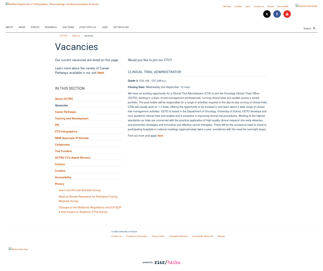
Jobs (105, 27)
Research (51, 27)
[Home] (55, 36)
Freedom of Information (136, 236)
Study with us (87, 27)
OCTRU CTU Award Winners (72, 157)
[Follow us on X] (267, 14)
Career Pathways (65, 112)
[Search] (314, 28)
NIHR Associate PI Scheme (72, 138)
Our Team (68, 27)
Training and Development (72, 118)
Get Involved (121, 27)
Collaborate (62, 144)
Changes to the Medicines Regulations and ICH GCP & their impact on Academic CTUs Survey (90, 209)
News (22, 27)
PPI (57, 125)
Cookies (238, 6)
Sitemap (221, 236)
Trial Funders (63, 151)
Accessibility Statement (202, 236)
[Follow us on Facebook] (277, 14)
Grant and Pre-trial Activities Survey (80, 190)
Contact (60, 164)
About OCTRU (64, 99)
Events (35, 27)
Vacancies (61, 105)
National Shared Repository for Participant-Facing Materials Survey (88, 199)
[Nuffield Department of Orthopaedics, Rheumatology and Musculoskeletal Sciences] (52, 2)
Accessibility (283, 6)
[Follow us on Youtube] (287, 14)
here (160, 135)
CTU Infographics (66, 131)
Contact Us (116, 236)
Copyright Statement (178, 236)
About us (76, 36)
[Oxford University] (303, 6)
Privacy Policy (158, 236)
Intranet (270, 6)
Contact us (259, 6)
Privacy (59, 184)
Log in (247, 6)
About (9, 27)
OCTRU (63, 36)
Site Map (227, 6)
